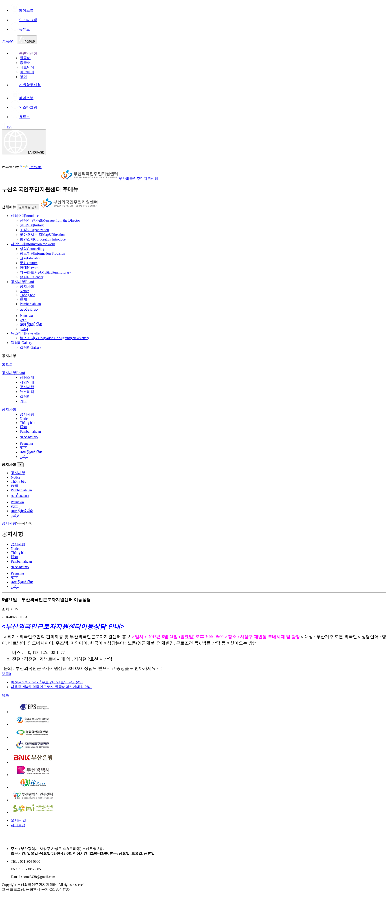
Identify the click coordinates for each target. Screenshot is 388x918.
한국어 (25, 58)
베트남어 (27, 67)
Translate (35, 167)
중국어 (25, 63)
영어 (23, 77)
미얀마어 (27, 72)
